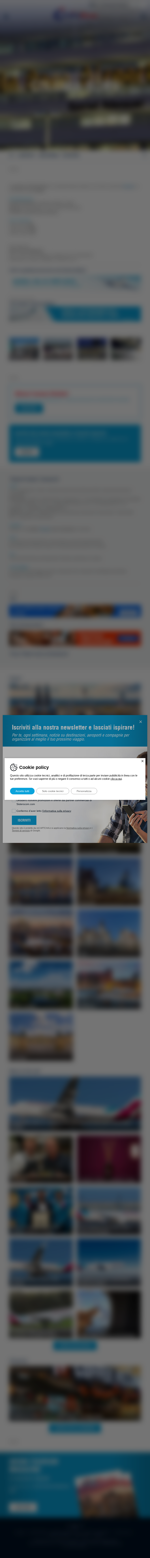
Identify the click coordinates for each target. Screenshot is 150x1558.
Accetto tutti (22, 791)
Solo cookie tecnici (52, 791)
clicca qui (116, 778)
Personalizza (84, 791)
